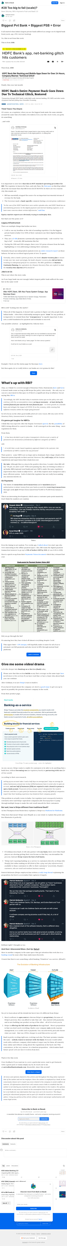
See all (5, 1203)
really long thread (46, 872)
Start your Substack (29, 1238)
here (40, 364)
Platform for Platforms (53, 811)
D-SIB (15, 239)
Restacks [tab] (12, 1144)
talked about (43, 545)
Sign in (62, 3)
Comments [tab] (5, 1144)
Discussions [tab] (15, 1166)
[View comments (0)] (10, 20)
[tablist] (8, 1144)
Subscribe (55, 3)
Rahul (36, 949)
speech (45, 424)
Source (33, 540)
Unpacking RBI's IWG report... (10, 1173)
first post (47, 186)
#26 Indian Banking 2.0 (9, 1170)
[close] (50, 1184)
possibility (58, 424)
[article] (33, 1174)
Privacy (33, 1233)
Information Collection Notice (33, 1214)
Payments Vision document (35, 554)
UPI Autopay (22, 645)
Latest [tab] (8, 1166)
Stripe (22, 683)
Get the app (42, 1238)
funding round (6, 955)
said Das (41, 210)
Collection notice (46, 1233)
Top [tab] (3, 1166)
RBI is (12, 395)
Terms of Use (42, 1212)
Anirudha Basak (10, 14)
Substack (24, 1242)
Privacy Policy (46, 1214)
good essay (45, 687)
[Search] (64, 1165)
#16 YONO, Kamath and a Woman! (13, 1181)
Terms (38, 1233)
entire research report (49, 251)
